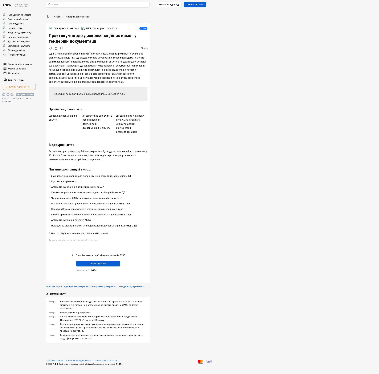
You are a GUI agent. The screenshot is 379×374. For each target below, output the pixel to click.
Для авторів (100, 360)
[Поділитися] (56, 48)
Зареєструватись (98, 263)
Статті (57, 16)
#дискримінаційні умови (76, 286)
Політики (25, 99)
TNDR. (7, 5)
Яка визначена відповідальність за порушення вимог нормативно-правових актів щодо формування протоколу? (101, 337)
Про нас (5, 99)
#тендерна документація (131, 286)
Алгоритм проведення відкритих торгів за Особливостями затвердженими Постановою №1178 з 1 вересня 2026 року (98, 318)
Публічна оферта (54, 360)
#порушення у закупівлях (103, 286)
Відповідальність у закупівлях (75, 312)
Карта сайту (7, 101)
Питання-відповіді (169, 4)
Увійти (94, 270)
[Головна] (48, 17)
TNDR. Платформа (95, 28)
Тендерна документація (77, 16)
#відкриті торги (54, 286)
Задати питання (195, 4)
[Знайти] (49, 5)
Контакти (15, 99)
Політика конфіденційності (78, 360)
